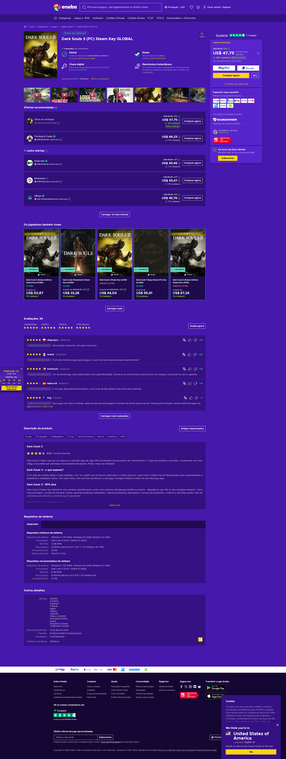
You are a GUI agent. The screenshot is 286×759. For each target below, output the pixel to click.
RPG (123, 437)
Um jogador (42, 437)
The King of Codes (43, 136)
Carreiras (58, 694)
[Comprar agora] (224, 68)
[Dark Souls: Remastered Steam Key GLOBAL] (78, 249)
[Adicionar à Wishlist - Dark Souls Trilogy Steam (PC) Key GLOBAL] (163, 233)
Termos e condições (166, 750)
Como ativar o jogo (119, 690)
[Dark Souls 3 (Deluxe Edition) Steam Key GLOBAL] (41, 249)
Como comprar (93, 686)
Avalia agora (197, 326)
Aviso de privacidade (185, 750)
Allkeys (37, 196)
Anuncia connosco (167, 690)
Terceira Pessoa (85, 437)
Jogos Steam (67, 27)
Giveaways (140, 690)
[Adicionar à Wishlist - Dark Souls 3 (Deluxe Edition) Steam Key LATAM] (200, 233)
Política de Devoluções (121, 697)
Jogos (54, 27)
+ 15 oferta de (236, 84)
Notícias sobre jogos (145, 686)
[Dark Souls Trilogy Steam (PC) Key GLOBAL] (151, 249)
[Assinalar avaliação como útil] (189, 340)
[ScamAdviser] (225, 119)
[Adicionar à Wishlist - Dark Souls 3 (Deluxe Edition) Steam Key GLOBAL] (53, 233)
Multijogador (57, 437)
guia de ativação (158, 58)
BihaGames (39, 179)
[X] (185, 686)
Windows (54, 641)
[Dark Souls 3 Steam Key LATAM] (114, 249)
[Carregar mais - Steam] (137, 54)
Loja (31, 27)
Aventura (112, 437)
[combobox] (120, 7)
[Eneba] (65, 7)
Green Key (39, 161)
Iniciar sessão (214, 7)
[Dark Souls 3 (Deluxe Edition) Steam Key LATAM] (188, 249)
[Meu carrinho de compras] (198, 7)
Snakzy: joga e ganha (145, 697)
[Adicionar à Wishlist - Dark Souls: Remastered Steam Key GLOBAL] (90, 233)
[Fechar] (277, 725)
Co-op (70, 437)
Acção (28, 437)
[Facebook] (181, 686)
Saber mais (114, 505)
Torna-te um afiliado (144, 694)
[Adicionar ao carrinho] (255, 75)
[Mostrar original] (184, 340)
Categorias (42, 27)
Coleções (91, 690)
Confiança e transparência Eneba (68, 697)
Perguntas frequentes (120, 686)
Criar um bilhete (118, 694)
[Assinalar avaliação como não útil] (195, 340)
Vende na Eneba (166, 686)
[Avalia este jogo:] (37, 453)
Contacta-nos (59, 690)
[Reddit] (199, 686)
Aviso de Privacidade (110, 742)
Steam (161, 56)
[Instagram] (190, 686)
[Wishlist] (191, 7)
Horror (100, 437)
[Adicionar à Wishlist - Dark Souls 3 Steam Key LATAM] (127, 233)
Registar (227, 7)
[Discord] (194, 686)
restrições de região (86, 58)
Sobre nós (58, 686)
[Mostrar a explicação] (61, 139)
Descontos (91, 697)
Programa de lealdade (96, 694)
